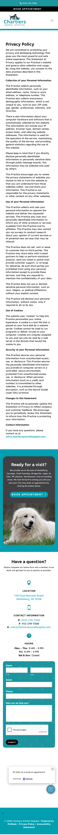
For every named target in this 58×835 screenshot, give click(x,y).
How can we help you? (18, 703)
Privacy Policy (26, 824)
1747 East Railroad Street (29, 595)
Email (9, 680)
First (8, 674)
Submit (12, 742)
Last (32, 674)
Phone (9, 691)
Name (10, 665)
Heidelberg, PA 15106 (29, 599)
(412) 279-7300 (30, 620)
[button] (51, 789)
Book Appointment (28, 9)
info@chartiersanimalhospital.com (25, 436)
